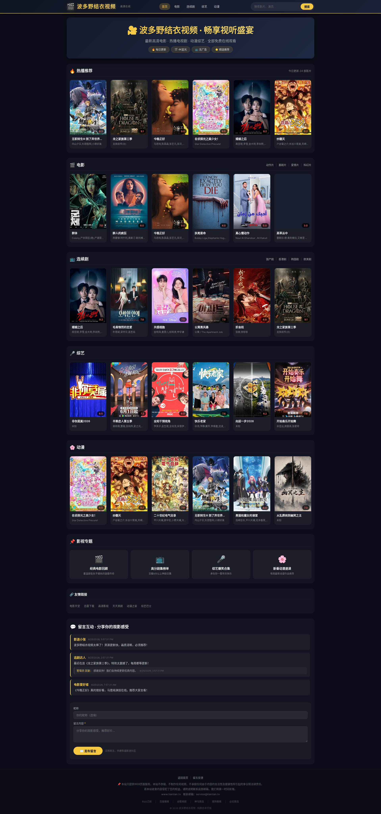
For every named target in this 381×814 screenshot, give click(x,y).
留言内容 (79, 723)
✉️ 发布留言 (88, 751)
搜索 (307, 6)
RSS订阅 (147, 801)
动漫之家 (132, 605)
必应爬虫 (234, 801)
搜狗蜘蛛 (216, 801)
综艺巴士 (146, 605)
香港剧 (282, 259)
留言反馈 (198, 777)
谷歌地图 (182, 801)
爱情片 (295, 164)
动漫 (216, 6)
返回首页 (183, 777)
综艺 (204, 6)
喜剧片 (282, 164)
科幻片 (307, 164)
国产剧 (270, 259)
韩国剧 (295, 259)
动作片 (270, 164)
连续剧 (191, 6)
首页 (164, 6)
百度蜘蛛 (164, 801)
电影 (177, 6)
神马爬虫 (199, 801)
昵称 (76, 708)
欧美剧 (307, 259)
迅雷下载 (89, 605)
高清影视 (103, 605)
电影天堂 (75, 605)
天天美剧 (118, 605)
